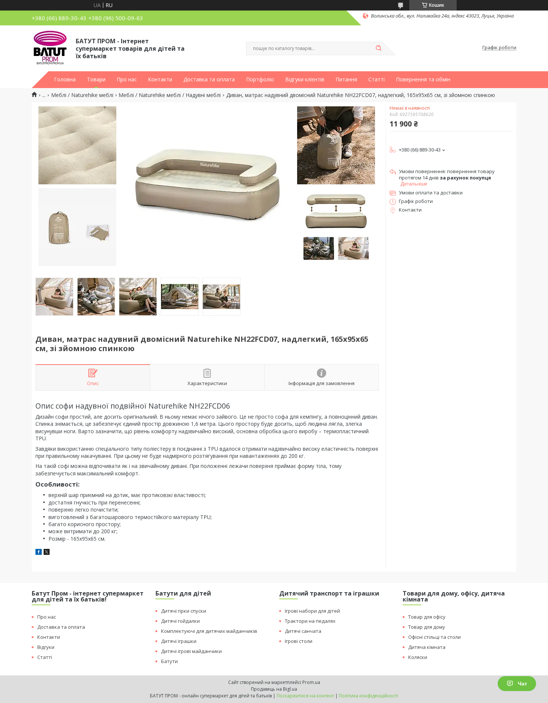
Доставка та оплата (209, 79)
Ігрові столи (298, 641)
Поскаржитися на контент (305, 696)
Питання (346, 79)
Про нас (127, 79)
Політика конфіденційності (368, 696)
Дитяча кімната (426, 647)
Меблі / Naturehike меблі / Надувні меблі (170, 95)
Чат (522, 684)
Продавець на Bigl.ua (274, 689)
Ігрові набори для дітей (312, 610)
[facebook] (38, 552)
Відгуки (45, 647)
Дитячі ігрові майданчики (191, 651)
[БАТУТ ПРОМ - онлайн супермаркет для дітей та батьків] (50, 47)
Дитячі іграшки (178, 641)
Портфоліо (260, 79)
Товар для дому (426, 627)
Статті (376, 79)
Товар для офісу (426, 616)
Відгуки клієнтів (304, 79)
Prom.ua (311, 682)
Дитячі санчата (303, 631)
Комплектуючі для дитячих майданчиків (209, 631)
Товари (96, 79)
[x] (47, 552)
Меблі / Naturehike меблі (82, 95)
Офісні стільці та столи (434, 637)
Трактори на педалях (310, 621)
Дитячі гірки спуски (183, 610)
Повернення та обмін (423, 79)
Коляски (417, 657)
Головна (65, 79)
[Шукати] (378, 48)
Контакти (160, 79)
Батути (169, 661)
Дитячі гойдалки (180, 621)
